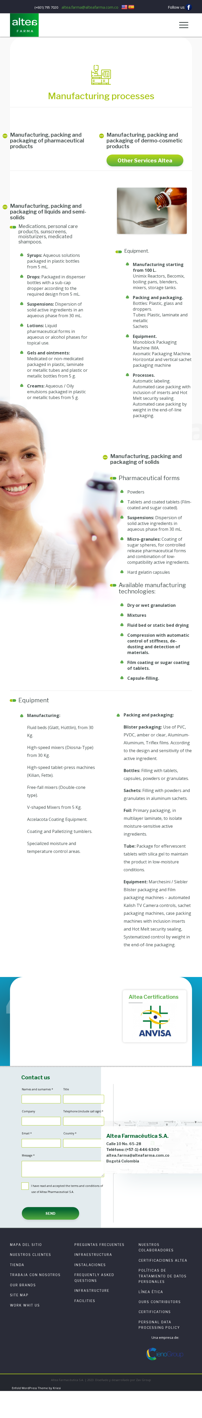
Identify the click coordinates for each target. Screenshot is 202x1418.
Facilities (84, 1301)
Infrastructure (91, 1291)
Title (66, 1089)
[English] (124, 7)
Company (28, 1111)
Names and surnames (37, 1089)
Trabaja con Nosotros (35, 1275)
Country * (70, 1133)
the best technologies (63, 1030)
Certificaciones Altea (163, 1260)
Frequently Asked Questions (94, 1277)
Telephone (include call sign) (83, 1111)
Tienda (17, 1265)
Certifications (155, 1312)
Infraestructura (93, 1255)
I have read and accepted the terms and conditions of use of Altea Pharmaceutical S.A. (67, 1189)
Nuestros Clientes (30, 1255)
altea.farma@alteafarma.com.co (90, 7)
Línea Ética (151, 1292)
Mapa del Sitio (26, 1245)
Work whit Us (25, 1305)
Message (28, 1155)
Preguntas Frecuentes (99, 1245)
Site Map (19, 1295)
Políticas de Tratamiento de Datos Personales (163, 1276)
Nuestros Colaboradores (156, 1247)
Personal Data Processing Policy (159, 1325)
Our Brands (23, 1285)
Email (27, 1133)
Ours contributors (160, 1302)
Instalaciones (90, 1265)
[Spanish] (131, 7)
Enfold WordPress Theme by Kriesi (36, 1388)
